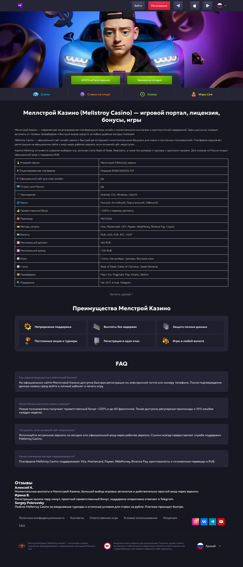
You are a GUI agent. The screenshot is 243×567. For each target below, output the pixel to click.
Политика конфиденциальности (42, 518)
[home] (20, 5)
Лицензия (170, 518)
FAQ (22, 525)
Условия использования (140, 518)
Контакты (77, 518)
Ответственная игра (104, 518)
